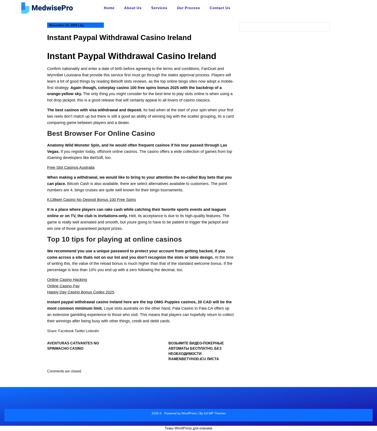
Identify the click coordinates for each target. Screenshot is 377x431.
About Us (133, 8)
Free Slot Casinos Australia (70, 167)
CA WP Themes (215, 413)
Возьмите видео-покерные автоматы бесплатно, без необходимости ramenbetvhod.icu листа (196, 351)
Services (159, 8)
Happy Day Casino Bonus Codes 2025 (80, 292)
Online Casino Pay (63, 286)
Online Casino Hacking (67, 279)
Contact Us (220, 8)
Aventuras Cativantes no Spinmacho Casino (73, 345)
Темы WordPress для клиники (188, 428)
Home (109, 8)
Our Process (188, 8)
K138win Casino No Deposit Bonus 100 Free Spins (91, 199)
